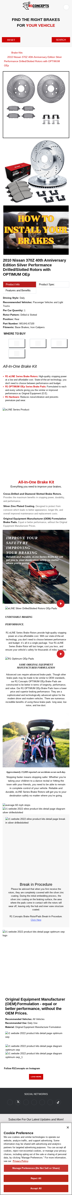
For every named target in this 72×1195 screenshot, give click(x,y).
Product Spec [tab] (47, 284)
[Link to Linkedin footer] (50, 1102)
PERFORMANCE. (14, 624)
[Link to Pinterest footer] (34, 1102)
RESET (11, 40)
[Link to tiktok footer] (58, 1102)
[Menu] (3, 6)
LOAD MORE (36, 1077)
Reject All (36, 1178)
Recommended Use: (16, 1023)
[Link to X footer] (18, 1102)
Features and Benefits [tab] (18, 290)
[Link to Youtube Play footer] (26, 1102)
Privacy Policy (20, 1161)
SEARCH (61, 39)
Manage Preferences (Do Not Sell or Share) (35, 1168)
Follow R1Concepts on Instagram (22, 1068)
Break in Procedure (36, 884)
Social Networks (36, 1094)
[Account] (66, 7)
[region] (36, 1159)
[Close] (68, 1127)
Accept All (36, 1188)
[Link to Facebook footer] (10, 1102)
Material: (10, 1027)
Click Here (36, 920)
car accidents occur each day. (51, 772)
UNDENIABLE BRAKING (18, 617)
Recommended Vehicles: (18, 1019)
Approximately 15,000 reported (21, 772)
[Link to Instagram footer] (42, 1102)
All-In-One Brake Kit (36, 482)
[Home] (4, 52)
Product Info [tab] (13, 284)
